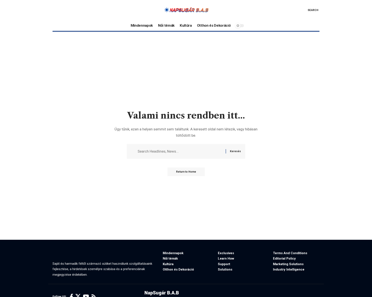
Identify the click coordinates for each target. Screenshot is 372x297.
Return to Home (186, 171)
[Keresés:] (180, 151)
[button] (309, 10)
